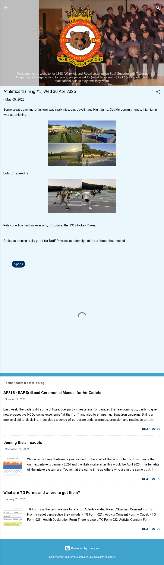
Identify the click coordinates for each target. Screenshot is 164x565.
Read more (151, 429)
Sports (18, 264)
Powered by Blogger (84, 548)
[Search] (158, 8)
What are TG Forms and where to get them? (41, 492)
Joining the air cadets (22, 442)
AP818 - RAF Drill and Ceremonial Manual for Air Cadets (52, 392)
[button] (158, 92)
